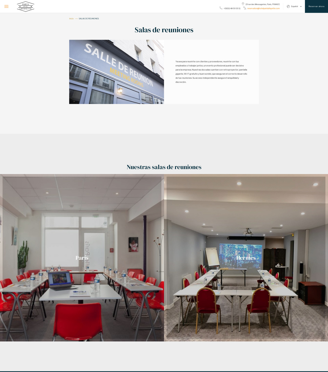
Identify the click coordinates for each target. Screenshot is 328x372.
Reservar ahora (317, 6)
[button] (6, 6)
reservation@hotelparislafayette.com (263, 8)
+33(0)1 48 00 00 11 (232, 8)
